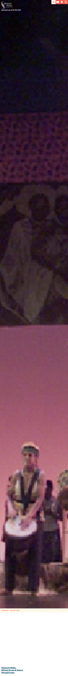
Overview (5, 610)
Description (14, 610)
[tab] (53, 2)
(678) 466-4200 (16, 10)
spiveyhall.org (5, 10)
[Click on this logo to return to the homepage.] (34, 5)
